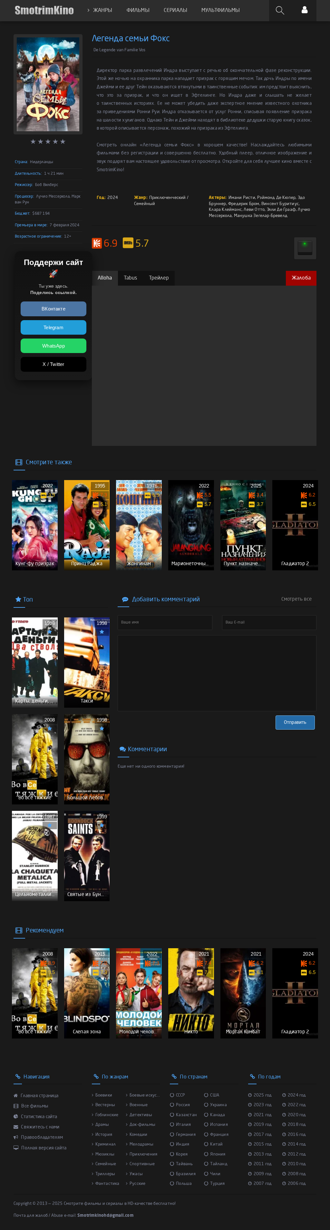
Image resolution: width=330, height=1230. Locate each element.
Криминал (105, 1144)
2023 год (263, 1105)
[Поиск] (281, 10)
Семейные (105, 1164)
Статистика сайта (38, 1117)
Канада (217, 1115)
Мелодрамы (141, 1144)
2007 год (263, 1184)
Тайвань (184, 1164)
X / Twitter (53, 364)
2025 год (263, 1095)
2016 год (297, 1135)
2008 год (297, 1174)
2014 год (297, 1144)
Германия (186, 1135)
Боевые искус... (145, 1095)
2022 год (297, 1105)
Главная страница (39, 1096)
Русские (137, 1184)
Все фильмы (34, 1106)
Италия (183, 1125)
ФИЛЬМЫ (138, 10)
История (103, 1135)
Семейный (144, 204)
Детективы (141, 1115)
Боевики (103, 1095)
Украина (218, 1105)
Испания (219, 1125)
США (214, 1095)
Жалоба (301, 278)
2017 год (263, 1135)
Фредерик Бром (243, 204)
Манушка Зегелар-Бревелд (260, 216)
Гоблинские (107, 1115)
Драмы (102, 1125)
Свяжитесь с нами (39, 1127)
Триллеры (105, 1174)
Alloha (105, 278)
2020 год (297, 1115)
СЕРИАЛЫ (175, 10)
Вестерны (105, 1105)
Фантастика (107, 1184)
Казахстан (186, 1115)
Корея (182, 1154)
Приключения (143, 1154)
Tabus (130, 278)
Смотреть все (296, 599)
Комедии (138, 1135)
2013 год (263, 1154)
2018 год (297, 1125)
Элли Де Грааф (281, 210)
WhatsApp (53, 346)
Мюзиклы (104, 1154)
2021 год (263, 1115)
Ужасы (136, 1174)
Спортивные (142, 1164)
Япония (217, 1154)
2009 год (263, 1174)
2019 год (263, 1125)
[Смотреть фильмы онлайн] (44, 10)
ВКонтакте (53, 308)
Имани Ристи (241, 198)
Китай (216, 1144)
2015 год (263, 1144)
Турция (217, 1184)
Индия (182, 1144)
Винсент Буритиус (280, 204)
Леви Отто (254, 210)
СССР (180, 1095)
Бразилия (186, 1174)
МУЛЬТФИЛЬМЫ (220, 10)
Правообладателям (41, 1137)
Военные (139, 1105)
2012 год (297, 1154)
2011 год (263, 1164)
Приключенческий (167, 198)
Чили (215, 1174)
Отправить (295, 722)
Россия (183, 1105)
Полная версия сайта (43, 1148)
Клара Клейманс (225, 210)
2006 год (297, 1184)
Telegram (53, 327)
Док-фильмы (142, 1125)
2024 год (297, 1095)
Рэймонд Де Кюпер (276, 198)
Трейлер (159, 278)
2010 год (297, 1164)
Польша (184, 1184)
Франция (219, 1135)
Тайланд (218, 1164)
